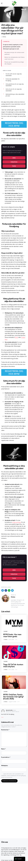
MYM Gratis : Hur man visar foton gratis (12, 635)
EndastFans (14, 162)
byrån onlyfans (16, 522)
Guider (23, 9)
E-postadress (5, 757)
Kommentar (5, 729)
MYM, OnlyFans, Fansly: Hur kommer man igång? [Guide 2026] (13, 696)
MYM (14, 158)
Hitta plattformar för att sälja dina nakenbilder (15, 84)
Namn (3, 749)
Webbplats (4, 765)
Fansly (14, 166)
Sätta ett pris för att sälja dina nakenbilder (14, 89)
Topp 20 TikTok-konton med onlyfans (13, 665)
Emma (4, 36)
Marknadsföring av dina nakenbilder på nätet (15, 95)
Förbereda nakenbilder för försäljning (13, 79)
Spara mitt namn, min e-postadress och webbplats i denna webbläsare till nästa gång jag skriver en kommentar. (13, 775)
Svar (2, 717)
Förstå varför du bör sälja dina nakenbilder (14, 74)
